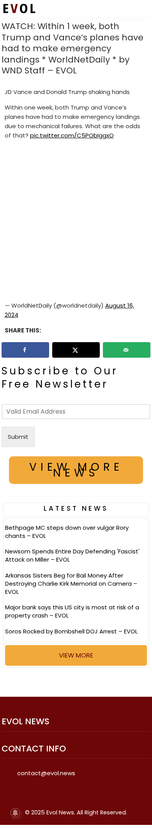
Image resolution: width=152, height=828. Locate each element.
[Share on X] (76, 350)
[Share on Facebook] (25, 350)
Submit (18, 437)
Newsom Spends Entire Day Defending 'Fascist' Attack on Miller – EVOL (72, 555)
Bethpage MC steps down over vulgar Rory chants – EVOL (67, 532)
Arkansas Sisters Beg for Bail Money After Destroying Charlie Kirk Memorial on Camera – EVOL (71, 583)
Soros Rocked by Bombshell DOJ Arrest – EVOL (71, 631)
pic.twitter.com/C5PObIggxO (72, 135)
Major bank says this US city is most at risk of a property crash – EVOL (72, 611)
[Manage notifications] (15, 813)
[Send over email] (126, 350)
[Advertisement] (76, 222)
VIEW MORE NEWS (76, 469)
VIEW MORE (76, 655)
